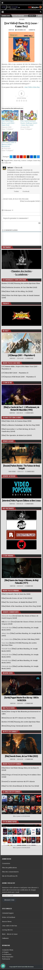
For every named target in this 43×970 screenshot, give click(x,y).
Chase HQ (17, 160)
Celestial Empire (8, 913)
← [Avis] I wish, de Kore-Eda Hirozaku (15, 199)
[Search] (40, 12)
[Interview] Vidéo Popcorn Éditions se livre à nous (21, 500)
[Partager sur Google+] (17, 156)
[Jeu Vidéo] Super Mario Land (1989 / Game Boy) (8, 123)
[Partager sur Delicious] (38, 156)
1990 (11, 160)
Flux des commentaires (10, 872)
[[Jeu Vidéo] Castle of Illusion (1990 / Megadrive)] (10, 136)
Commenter (32, 30)
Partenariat (6, 959)
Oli (3, 163)
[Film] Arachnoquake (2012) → (30, 201)
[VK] (38, 12)
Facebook (25, 191)
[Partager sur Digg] (31, 156)
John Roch (12, 358)
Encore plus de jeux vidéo (11, 363)
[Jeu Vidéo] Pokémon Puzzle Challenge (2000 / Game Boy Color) (28, 123)
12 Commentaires (29, 471)
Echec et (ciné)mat (8, 917)
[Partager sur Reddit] (24, 156)
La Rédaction (6, 954)
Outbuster (5, 938)
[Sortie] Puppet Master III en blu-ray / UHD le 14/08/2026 (21, 699)
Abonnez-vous (9, 900)
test (10, 163)
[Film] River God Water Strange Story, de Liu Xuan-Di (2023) (20, 769)
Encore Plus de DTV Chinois (12, 764)
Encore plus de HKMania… (11, 590)
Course (23, 160)
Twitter (16, 191)
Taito (6, 163)
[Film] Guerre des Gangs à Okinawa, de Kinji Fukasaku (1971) (21, 581)
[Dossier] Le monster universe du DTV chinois (18, 781)
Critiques (21, 19)
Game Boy (36, 160)
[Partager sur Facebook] (14, 156)
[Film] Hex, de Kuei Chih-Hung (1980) (26, 639)
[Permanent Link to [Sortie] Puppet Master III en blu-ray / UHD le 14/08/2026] (21, 685)
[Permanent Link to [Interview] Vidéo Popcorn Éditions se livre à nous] (21, 488)
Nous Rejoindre (7, 957)
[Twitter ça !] (11, 156)
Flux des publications (9, 867)
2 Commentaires (29, 413)
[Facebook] (35, 12)
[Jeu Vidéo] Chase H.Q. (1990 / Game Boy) (21, 24)
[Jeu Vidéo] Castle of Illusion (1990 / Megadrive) (9, 144)
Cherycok (11, 30)
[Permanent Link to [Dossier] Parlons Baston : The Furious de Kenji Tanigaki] (21, 453)
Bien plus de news (9, 708)
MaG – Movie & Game (10, 934)
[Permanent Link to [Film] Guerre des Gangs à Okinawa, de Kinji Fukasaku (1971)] (21, 568)
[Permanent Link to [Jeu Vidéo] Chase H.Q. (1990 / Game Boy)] (21, 47)
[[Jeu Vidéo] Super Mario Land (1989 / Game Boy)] (10, 115)
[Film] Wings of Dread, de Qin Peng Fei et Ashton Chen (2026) (21, 776)
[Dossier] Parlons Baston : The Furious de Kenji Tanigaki (21, 467)
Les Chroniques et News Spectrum (14, 280)
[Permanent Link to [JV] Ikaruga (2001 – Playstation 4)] (21, 343)
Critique (29, 160)
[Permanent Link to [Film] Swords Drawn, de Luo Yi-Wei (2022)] (21, 744)
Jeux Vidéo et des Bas (32, 87)
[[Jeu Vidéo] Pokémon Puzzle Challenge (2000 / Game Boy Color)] (28, 115)
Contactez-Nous (7, 950)
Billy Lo (4, 622)
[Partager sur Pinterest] (21, 156)
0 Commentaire (29, 358)
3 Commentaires (29, 503)
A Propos (5, 952)
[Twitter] (32, 12)
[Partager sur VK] (28, 156)
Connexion (6, 863)
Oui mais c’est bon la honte (12, 417)
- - (21, 274)
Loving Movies (7, 930)
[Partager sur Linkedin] (35, 156)
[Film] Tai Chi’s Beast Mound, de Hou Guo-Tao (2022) (20, 786)
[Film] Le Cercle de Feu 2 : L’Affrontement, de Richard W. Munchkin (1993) (21, 408)
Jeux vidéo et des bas (9, 926)
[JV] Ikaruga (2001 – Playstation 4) (21, 355)
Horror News (7, 921)
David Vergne (12, 471)
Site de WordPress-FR (9, 876)
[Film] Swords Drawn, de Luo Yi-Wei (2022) (21, 756)
